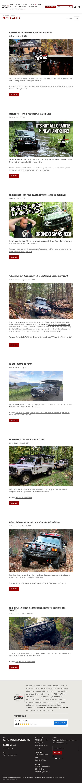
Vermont (24, 89)
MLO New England (44, 87)
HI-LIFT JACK (20, 87)
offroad (50, 168)
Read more (14, 94)
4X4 (17, 337)
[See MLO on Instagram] (59, 758)
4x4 (17, 661)
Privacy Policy (49, 777)
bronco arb (24, 249)
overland (58, 412)
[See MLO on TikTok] (62, 758)
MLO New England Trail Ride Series (54, 322)
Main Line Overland (31, 87)
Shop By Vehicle (50, 6)
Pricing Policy (61, 777)
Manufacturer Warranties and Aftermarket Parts (25, 777)
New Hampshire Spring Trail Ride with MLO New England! (34, 523)
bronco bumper (33, 249)
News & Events (8, 15)
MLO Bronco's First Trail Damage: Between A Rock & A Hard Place (37, 195)
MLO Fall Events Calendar (20, 364)
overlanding (13, 170)
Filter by (69, 18)
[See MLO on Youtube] (56, 758)
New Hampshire (37, 583)
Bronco (18, 249)
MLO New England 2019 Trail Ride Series (26, 440)
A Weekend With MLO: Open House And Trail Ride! (30, 33)
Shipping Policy (55, 777)
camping (33, 412)
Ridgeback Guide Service (35, 170)
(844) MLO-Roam (9, 745)
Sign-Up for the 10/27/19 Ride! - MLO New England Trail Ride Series (38, 276)
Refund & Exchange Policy (41, 777)
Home (3, 15)
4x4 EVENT (22, 337)
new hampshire (56, 87)
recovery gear (22, 170)
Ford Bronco (43, 249)
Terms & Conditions (11, 777)
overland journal (65, 168)
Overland (56, 168)
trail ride (12, 15)
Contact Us (5, 777)
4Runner (18, 168)
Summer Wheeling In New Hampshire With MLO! (30, 114)
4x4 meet (26, 412)
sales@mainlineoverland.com (16, 740)
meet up (52, 412)
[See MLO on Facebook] (52, 758)
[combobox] (64, 6)
